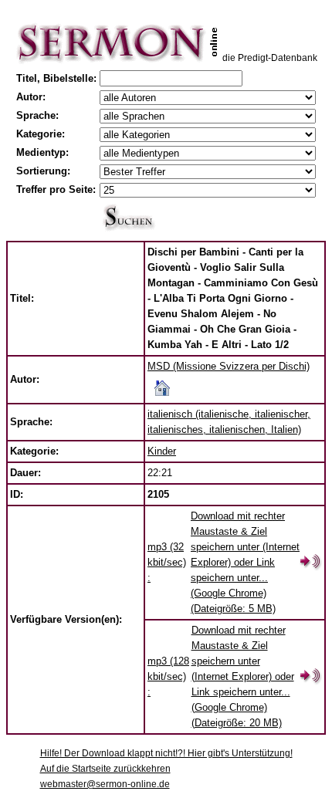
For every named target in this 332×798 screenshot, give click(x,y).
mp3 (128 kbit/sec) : (168, 676)
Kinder (161, 451)
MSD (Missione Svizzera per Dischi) (228, 366)
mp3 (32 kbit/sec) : (166, 562)
